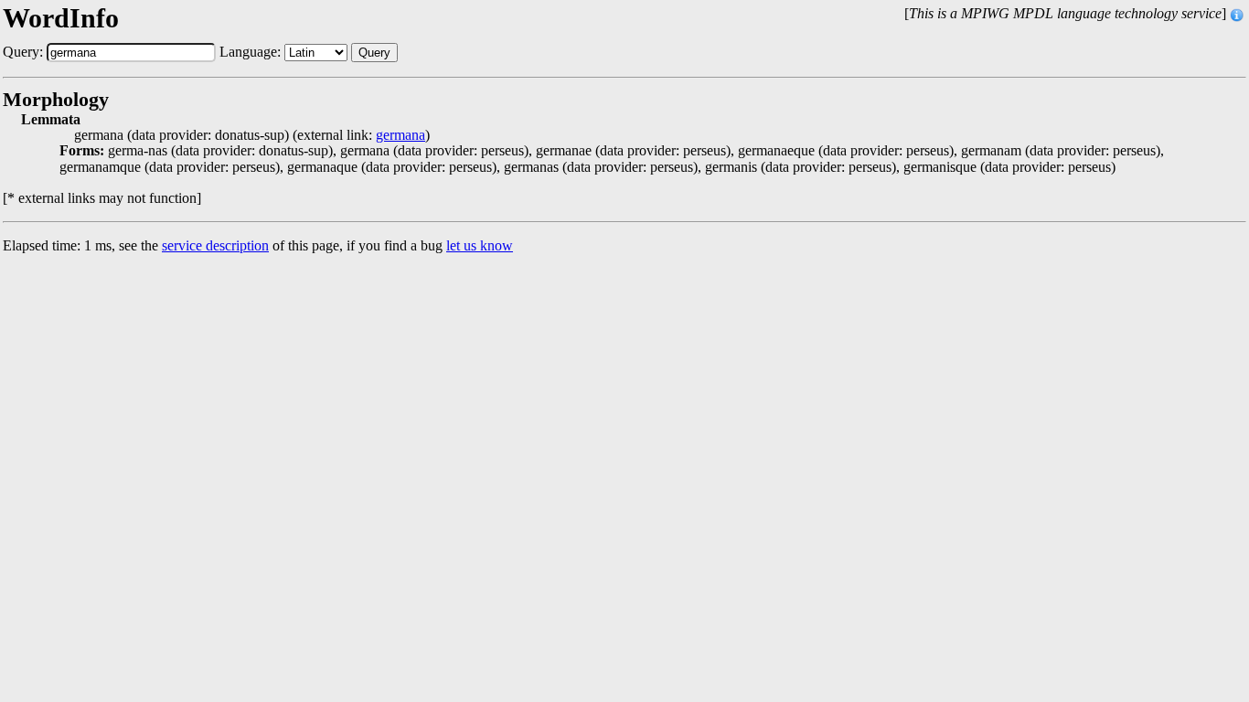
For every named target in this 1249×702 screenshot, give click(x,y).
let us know (479, 245)
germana (400, 135)
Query (374, 52)
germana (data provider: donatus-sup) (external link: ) (252, 135)
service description (215, 245)
